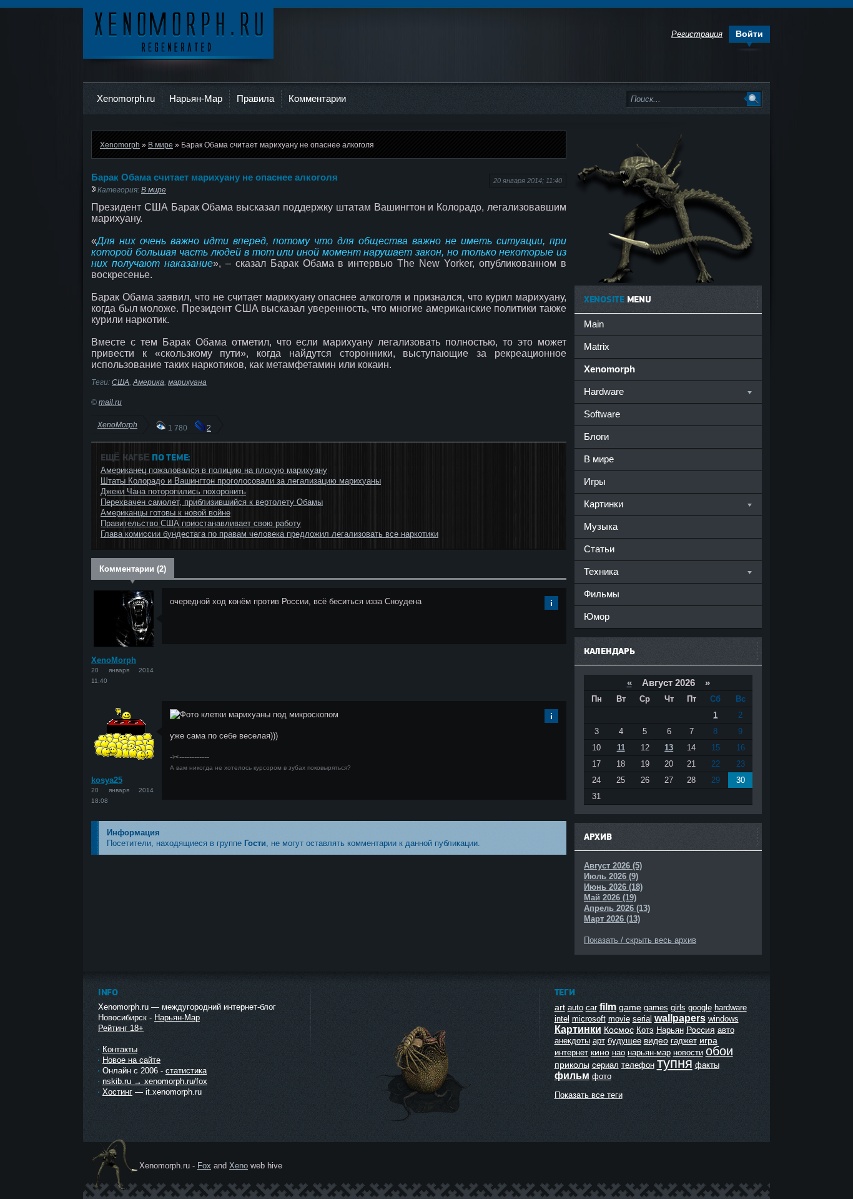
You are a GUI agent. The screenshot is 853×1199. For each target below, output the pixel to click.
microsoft (589, 1018)
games (656, 1007)
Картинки (578, 1029)
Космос (619, 1030)
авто (725, 1030)
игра (708, 1040)
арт (599, 1040)
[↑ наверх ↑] (425, 1121)
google (700, 1007)
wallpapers (680, 1018)
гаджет (684, 1040)
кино (600, 1052)
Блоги (596, 436)
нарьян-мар (649, 1052)
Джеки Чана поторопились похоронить (173, 491)
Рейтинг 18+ (121, 1028)
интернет (571, 1052)
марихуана (187, 382)
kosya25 (106, 780)
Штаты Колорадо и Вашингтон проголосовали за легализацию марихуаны (241, 480)
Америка (148, 382)
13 (668, 747)
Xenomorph (120, 145)
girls (678, 1007)
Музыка (601, 526)
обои (719, 1051)
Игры (595, 481)
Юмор (596, 616)
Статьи (599, 549)
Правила (255, 98)
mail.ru (110, 402)
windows (723, 1018)
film (607, 1007)
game (630, 1007)
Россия (700, 1030)
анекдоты (572, 1040)
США (120, 382)
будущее (624, 1040)
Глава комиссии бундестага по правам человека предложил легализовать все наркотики (269, 534)
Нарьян (670, 1030)
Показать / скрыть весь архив (640, 940)
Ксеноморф (178, 31)
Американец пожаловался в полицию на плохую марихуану (214, 470)
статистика (186, 1070)
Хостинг (117, 1092)
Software (602, 414)
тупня (675, 1063)
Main (594, 324)
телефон (637, 1065)
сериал (605, 1065)
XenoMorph (117, 424)
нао (618, 1052)
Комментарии (317, 98)
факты (707, 1065)
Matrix (596, 346)
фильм (572, 1075)
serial (642, 1018)
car (591, 1007)
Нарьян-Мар (195, 98)
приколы (572, 1065)
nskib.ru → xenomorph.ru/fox (154, 1081)
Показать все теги (589, 1095)
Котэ (645, 1030)
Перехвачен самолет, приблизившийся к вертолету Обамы (212, 502)
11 (621, 747)
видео (656, 1040)
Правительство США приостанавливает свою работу (201, 523)
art (560, 1007)
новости (688, 1052)
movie (619, 1018)
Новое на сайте (131, 1060)
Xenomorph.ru (126, 98)
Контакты (119, 1049)
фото (601, 1076)
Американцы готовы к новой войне (165, 512)
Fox (204, 1165)
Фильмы (601, 594)
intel (562, 1018)
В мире (160, 145)
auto (575, 1007)
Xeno (238, 1165)
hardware (730, 1007)
